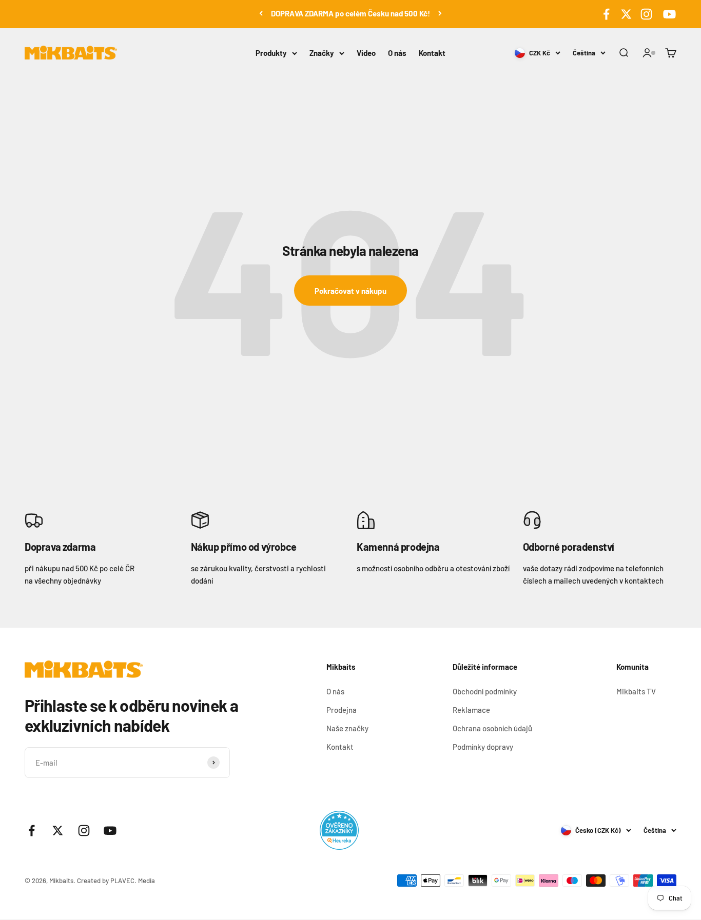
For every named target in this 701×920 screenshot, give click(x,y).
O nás (397, 52)
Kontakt (432, 52)
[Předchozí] (261, 13)
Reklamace (471, 709)
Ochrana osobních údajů (492, 728)
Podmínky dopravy (483, 746)
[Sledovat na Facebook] (606, 14)
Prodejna (341, 709)
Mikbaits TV (636, 691)
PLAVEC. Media (132, 880)
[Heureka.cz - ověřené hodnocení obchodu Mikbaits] (339, 830)
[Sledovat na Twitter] (626, 14)
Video (366, 52)
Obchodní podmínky (485, 691)
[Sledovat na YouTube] (667, 14)
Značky (321, 52)
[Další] (440, 13)
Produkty (271, 52)
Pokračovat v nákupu (350, 290)
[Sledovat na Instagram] (646, 14)
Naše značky (347, 728)
